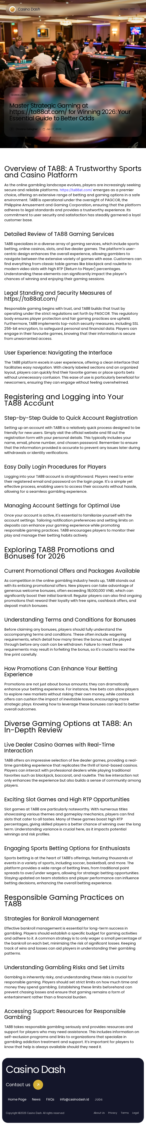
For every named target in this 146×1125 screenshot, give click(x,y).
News (36, 1099)
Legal (135, 1113)
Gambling (18, 95)
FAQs (50, 1099)
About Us (99, 1113)
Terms (125, 1113)
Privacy (112, 1113)
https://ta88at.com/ (76, 190)
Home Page (17, 1099)
